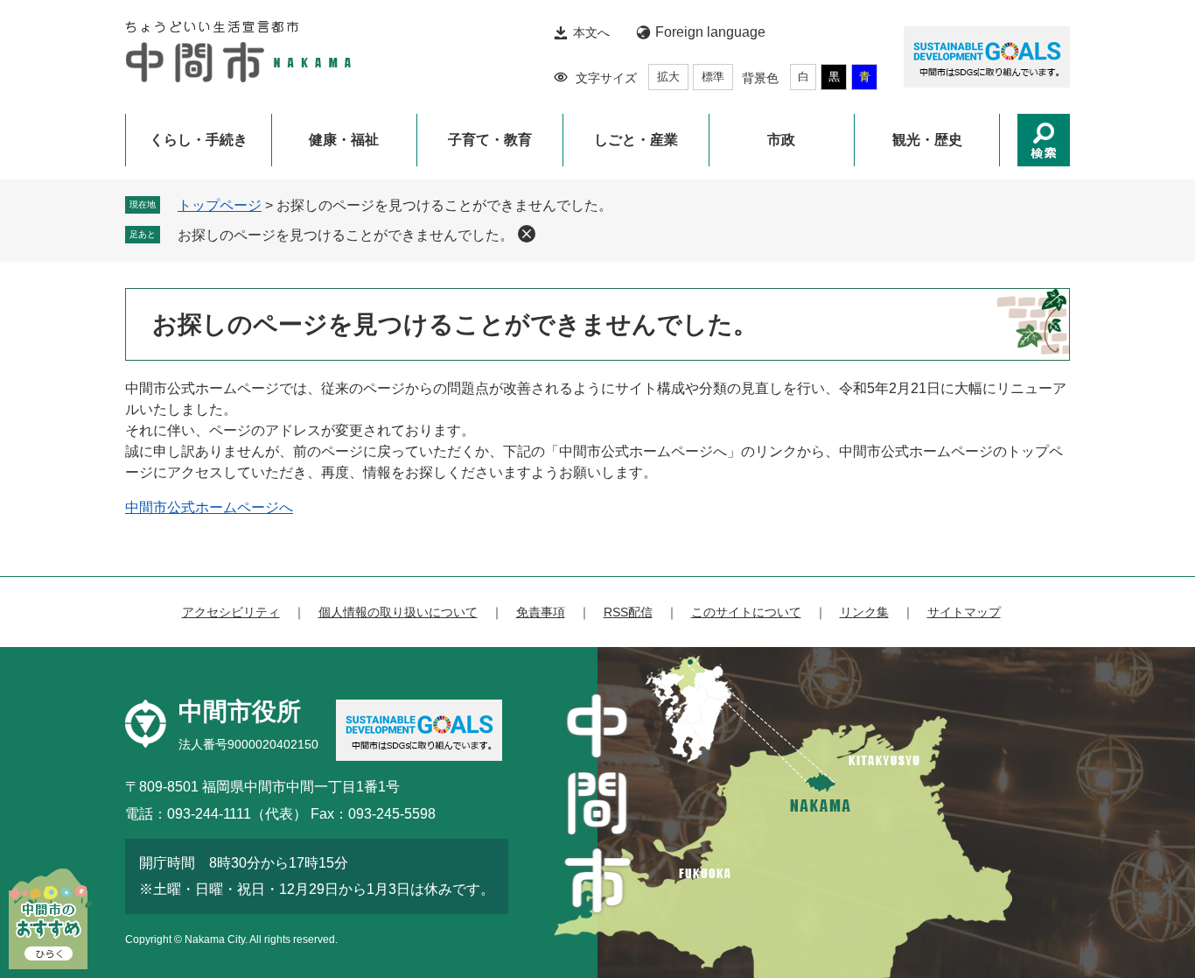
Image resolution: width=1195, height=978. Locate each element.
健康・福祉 (344, 139)
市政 (781, 139)
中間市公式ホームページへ (209, 507)
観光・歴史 (927, 139)
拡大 (668, 76)
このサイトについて (746, 612)
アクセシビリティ (231, 612)
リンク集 (864, 612)
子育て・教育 (490, 139)
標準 (713, 76)
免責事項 (540, 612)
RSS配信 (628, 612)
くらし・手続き (199, 139)
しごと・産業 (636, 139)
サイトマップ (964, 612)
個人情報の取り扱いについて (398, 612)
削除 (526, 234)
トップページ (220, 205)
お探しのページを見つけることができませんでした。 (346, 235)
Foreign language (710, 32)
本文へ (591, 32)
